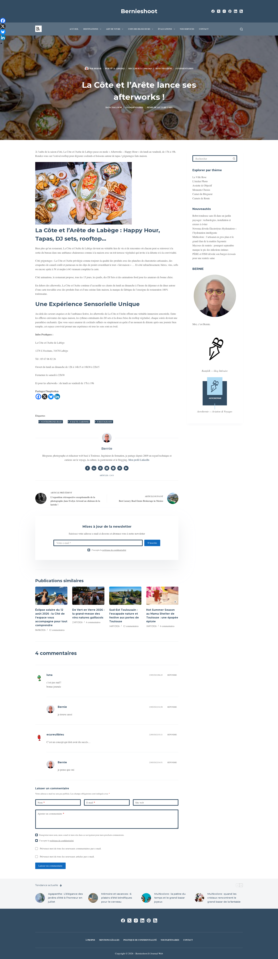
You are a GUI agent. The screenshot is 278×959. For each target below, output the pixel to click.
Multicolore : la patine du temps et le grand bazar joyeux (170, 897)
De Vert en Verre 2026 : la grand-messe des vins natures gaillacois (88, 613)
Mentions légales (109, 940)
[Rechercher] (241, 29)
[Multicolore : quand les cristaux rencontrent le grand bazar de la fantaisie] (199, 898)
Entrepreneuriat (51, 421)
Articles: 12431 (107, 475)
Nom (41, 802)
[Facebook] (213, 11)
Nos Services (187, 29)
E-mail (90, 802)
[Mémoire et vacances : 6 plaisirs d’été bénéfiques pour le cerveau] (93, 898)
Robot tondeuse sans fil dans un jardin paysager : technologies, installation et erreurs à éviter (211, 220)
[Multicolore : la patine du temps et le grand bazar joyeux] (146, 898)
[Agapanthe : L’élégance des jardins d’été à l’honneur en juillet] (40, 898)
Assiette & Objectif (202, 185)
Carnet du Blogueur (202, 194)
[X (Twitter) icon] (106, 468)
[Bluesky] (51, 396)
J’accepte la (109, 550)
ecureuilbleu (55, 734)
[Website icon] (100, 468)
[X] (44, 396)
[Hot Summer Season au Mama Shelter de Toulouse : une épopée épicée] (162, 596)
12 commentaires (57, 629)
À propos (90, 940)
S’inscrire (152, 542)
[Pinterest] (230, 11)
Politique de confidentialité (140, 940)
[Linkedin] (57, 396)
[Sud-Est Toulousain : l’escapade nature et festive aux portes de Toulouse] (125, 596)
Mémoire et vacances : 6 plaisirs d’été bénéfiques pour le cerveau (116, 897)
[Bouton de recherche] (233, 158)
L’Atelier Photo (200, 181)
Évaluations (165, 29)
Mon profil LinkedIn (138, 459)
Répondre (172, 675)
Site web (139, 802)
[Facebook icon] (87, 468)
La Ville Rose (199, 177)
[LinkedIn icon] (94, 468)
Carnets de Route (201, 198)
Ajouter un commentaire (51, 813)
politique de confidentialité (114, 550)
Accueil (74, 29)
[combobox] (212, 158)
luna (49, 674)
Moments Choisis (201, 189)
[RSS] (241, 11)
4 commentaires (184, 68)
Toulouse (166, 68)
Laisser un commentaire (50, 865)
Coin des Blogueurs (139, 29)
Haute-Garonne (79, 421)
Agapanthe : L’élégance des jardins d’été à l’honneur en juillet (65, 897)
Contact (203, 29)
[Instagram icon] (113, 468)
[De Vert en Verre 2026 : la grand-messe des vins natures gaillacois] (88, 596)
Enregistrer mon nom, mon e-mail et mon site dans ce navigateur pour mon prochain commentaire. (81, 834)
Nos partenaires (170, 940)
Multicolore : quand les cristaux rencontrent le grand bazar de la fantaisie (224, 897)
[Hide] (1, 43)
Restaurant (104, 421)
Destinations (90, 29)
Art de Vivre (113, 29)
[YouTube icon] (126, 468)
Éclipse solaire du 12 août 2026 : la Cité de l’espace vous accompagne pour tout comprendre (51, 617)
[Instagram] (224, 11)
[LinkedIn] (235, 11)
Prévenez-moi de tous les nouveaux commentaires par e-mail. (70, 848)
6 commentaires (93, 622)
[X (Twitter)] (218, 11)
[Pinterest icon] (119, 468)
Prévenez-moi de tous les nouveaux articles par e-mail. (67, 856)
